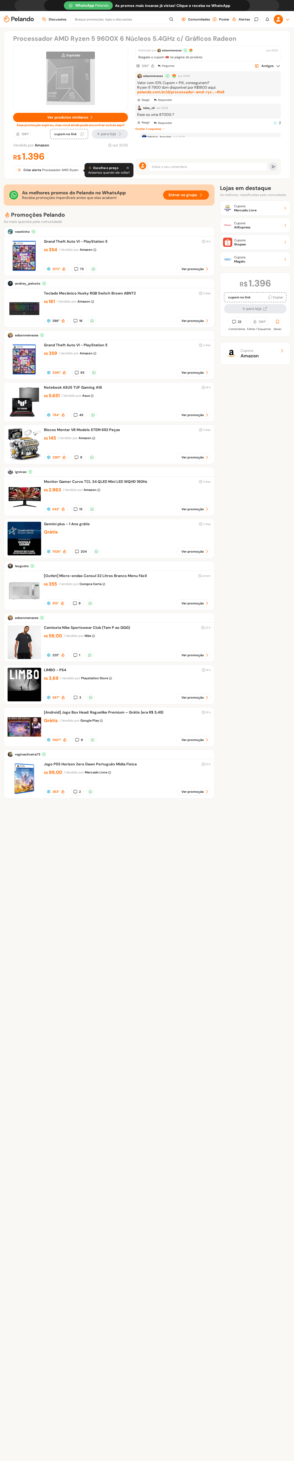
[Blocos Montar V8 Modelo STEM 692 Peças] (24, 460)
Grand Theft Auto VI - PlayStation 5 (75, 241)
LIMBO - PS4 (55, 670)
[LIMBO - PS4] (24, 700)
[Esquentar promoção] (152, 66)
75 (82, 269)
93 (82, 372)
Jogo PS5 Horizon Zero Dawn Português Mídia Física (90, 764)
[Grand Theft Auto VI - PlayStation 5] (24, 271)
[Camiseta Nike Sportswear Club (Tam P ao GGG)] (24, 657)
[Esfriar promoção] (138, 66)
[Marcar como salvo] (277, 321)
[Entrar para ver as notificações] (267, 19)
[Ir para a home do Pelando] (19, 19)
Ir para (106, 133)
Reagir (146, 100)
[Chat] (256, 19)
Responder (165, 100)
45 (81, 415)
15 (80, 509)
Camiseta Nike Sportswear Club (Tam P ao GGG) (87, 627)
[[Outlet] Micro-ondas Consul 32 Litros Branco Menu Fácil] (24, 606)
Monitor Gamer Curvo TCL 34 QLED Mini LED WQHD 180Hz (95, 481)
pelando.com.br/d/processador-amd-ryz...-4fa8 (180, 92)
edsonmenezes (172, 50)
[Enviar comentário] (273, 167)
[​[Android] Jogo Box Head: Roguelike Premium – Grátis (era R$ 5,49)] (24, 742)
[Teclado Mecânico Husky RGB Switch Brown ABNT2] (24, 323)
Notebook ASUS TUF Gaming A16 (73, 387)
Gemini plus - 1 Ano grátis (67, 524)
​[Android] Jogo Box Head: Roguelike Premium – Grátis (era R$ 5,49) (103, 712)
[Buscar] (171, 19)
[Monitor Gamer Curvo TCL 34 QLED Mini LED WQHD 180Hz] (24, 511)
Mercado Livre (96, 772)
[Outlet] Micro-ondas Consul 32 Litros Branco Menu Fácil (95, 575)
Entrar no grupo (183, 194)
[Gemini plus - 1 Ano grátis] (24, 554)
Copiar (278, 297)
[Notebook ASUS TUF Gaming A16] (24, 417)
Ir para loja (252, 308)
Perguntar (168, 66)
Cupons (249, 353)
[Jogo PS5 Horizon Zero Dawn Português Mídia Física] (24, 794)
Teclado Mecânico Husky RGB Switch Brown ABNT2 (90, 293)
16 (80, 321)
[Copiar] (82, 134)
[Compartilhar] (93, 269)
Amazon (42, 145)
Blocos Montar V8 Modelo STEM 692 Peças (82, 429)
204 (84, 551)
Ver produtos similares (67, 117)
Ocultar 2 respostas (148, 129)
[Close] (128, 168)
